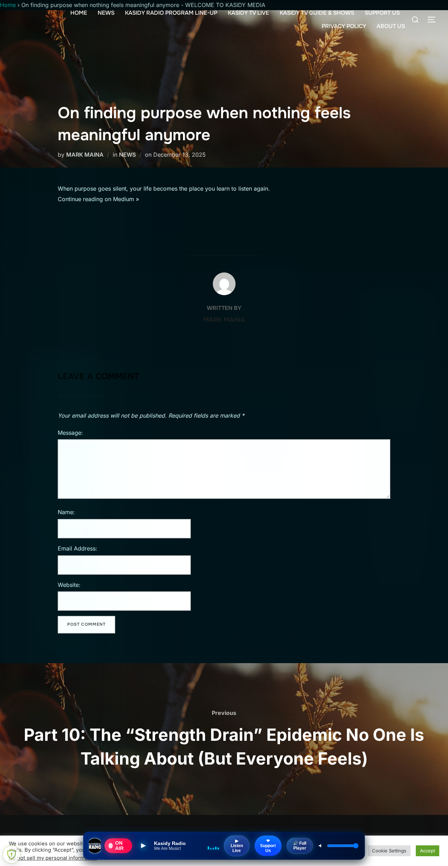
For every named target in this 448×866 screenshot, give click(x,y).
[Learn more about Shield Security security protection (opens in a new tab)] (11, 854)
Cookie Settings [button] (389, 850)
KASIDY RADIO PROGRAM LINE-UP (171, 12)
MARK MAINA (85, 154)
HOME (78, 12)
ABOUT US (391, 26)
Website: (69, 584)
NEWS (106, 12)
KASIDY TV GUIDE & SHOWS (317, 12)
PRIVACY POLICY (344, 26)
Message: (70, 432)
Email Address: (77, 548)
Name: (66, 512)
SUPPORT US (382, 12)
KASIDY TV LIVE (248, 12)
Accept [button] (427, 850)
